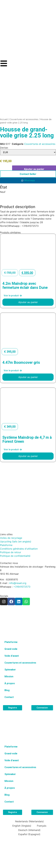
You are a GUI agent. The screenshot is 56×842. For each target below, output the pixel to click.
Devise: (4, 147)
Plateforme (10, 642)
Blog (7, 690)
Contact (9, 697)
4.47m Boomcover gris (21, 362)
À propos (9, 683)
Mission (8, 676)
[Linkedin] (18, 601)
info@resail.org (17, 583)
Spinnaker (10, 669)
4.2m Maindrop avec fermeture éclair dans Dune (25, 285)
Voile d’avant (11, 655)
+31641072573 (21, 586)
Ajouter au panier (34, 169)
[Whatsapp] (26, 601)
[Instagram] (3, 601)
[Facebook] (11, 601)
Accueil (3, 119)
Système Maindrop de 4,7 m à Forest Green (27, 439)
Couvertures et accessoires (23, 119)
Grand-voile (10, 649)
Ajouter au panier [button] (28, 302)
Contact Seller (28, 173)
